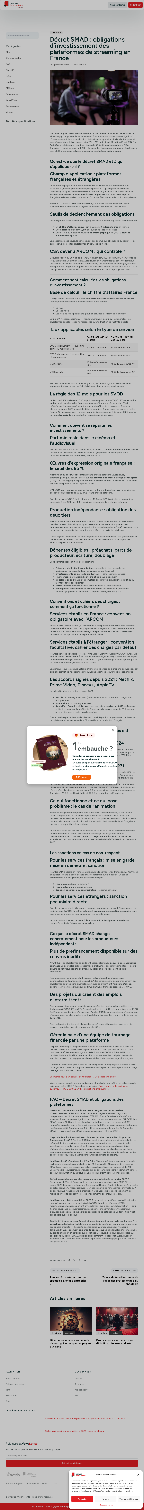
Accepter (82, 1499)
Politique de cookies (105, 1505)
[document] (72, 755)
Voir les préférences (128, 1499)
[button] (138, 1474)
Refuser (105, 1499)
